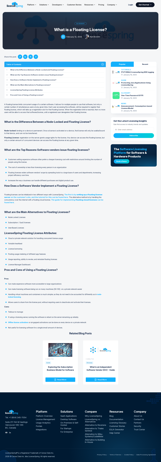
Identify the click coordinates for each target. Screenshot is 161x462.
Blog (111, 416)
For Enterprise (66, 432)
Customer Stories (74, 5)
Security (137, 426)
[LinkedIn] (10, 432)
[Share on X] (30, 57)
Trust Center (139, 429)
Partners (137, 423)
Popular (122, 64)
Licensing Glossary (117, 423)
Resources (88, 5)
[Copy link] (20, 57)
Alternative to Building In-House (95, 441)
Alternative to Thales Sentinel (94, 429)
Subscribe (133, 135)
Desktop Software (68, 419)
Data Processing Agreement (146, 455)
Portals (39, 426)
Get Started (144, 5)
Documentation (116, 419)
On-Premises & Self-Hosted (69, 424)
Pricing (101, 5)
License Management (45, 419)
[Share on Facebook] (36, 57)
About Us (138, 416)
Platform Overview (44, 416)
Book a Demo (121, 161)
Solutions (43, 5)
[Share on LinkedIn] (25, 57)
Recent (145, 64)
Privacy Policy (102, 455)
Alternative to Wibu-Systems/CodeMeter (94, 435)
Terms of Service (115, 455)
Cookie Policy (129, 455)
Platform (30, 5)
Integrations (41, 429)
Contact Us (139, 419)
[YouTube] (6, 432)
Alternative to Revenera (95, 425)
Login (130, 5)
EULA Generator (116, 429)
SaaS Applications (68, 416)
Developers (57, 5)
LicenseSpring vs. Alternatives (92, 420)
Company (111, 5)
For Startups (65, 428)
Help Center (114, 433)
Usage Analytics (43, 423)
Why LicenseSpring (93, 416)
